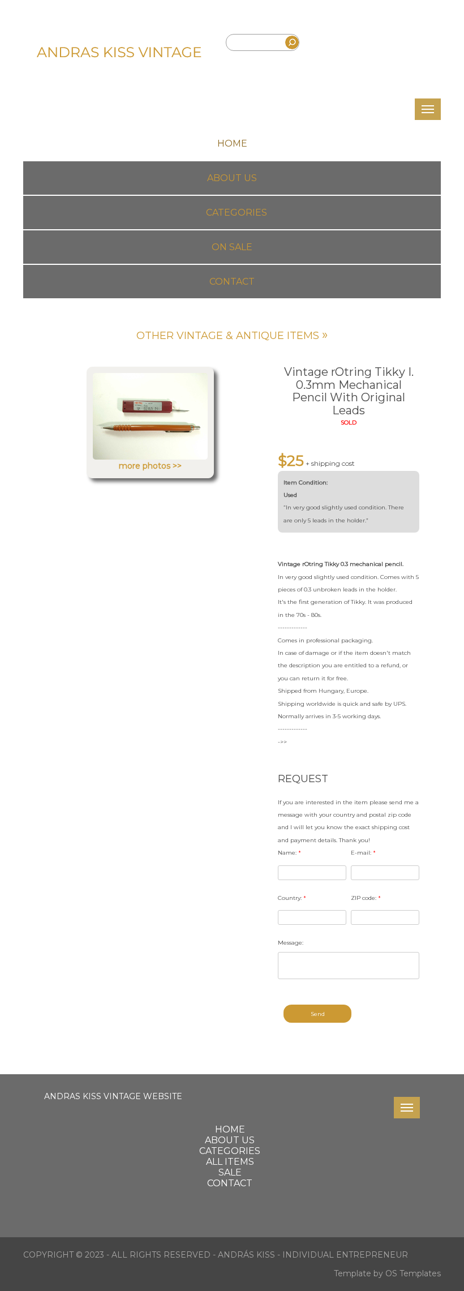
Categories (236, 212)
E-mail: (363, 852)
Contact (232, 281)
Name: (289, 852)
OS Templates (413, 1273)
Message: (290, 942)
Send (318, 1014)
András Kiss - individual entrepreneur (313, 1255)
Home (232, 143)
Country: (292, 898)
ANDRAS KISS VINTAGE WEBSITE (113, 1096)
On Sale (232, 247)
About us (232, 178)
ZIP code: (366, 898)
